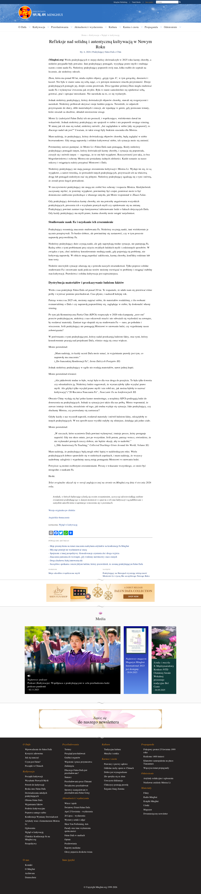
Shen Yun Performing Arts (76, 823)
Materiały (146, 788)
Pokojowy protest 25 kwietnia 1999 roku (159, 751)
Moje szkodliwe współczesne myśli (64, 573)
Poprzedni (53, 569)
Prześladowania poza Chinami (78, 781)
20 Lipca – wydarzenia (75, 815)
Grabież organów (72, 757)
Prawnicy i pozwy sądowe (116, 763)
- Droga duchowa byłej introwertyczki (65, 560)
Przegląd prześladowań (75, 753)
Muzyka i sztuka (111, 753)
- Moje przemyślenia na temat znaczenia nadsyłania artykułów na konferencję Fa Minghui (89, 546)
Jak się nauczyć (32, 757)
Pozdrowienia (71, 843)
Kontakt (28, 864)
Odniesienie (170, 27)
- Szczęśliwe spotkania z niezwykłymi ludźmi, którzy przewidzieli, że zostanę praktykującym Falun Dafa (96, 564)
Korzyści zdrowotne (34, 753)
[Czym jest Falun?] (25, 7)
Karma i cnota (131, 27)
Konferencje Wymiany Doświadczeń (41, 816)
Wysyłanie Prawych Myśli (37, 780)
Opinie (68, 839)
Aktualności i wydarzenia (88, 27)
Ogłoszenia (30, 828)
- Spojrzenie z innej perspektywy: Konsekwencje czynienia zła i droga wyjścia (84, 553)
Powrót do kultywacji (34, 784)
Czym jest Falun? (33, 761)
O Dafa (22, 27)
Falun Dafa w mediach (75, 835)
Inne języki (149, 2)
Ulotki (146, 805)
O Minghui (30, 869)
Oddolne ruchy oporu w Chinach (119, 768)
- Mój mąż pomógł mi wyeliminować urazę (68, 549)
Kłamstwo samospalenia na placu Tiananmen (158, 762)
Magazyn (147, 809)
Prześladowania (59, 27)
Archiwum (30, 873)
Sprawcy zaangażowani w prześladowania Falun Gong (77, 791)
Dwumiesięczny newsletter (155, 813)
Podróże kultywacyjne (35, 808)
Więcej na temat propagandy (156, 767)
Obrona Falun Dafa (33, 800)
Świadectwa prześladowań (76, 785)
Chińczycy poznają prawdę (116, 784)
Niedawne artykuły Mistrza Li (157, 782)
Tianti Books (136, 2)
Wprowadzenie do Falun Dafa (38, 749)
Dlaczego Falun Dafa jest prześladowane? (76, 771)
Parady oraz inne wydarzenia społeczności (78, 829)
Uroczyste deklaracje (113, 780)
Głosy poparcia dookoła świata (78, 851)
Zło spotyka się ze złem (114, 776)
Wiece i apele (71, 803)
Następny (106, 569)
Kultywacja (39, 27)
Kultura (113, 27)
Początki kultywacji (34, 776)
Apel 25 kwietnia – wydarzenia (79, 811)
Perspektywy (31, 843)
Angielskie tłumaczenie (59, 517)
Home (84, 35)
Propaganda (151, 27)
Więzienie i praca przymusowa (78, 761)
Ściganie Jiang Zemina (114, 788)
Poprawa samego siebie (35, 812)
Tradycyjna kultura (112, 749)
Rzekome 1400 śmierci (153, 756)
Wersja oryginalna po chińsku (62, 510)
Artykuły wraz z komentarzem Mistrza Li (42, 822)
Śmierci (68, 777)
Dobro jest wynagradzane (115, 772)
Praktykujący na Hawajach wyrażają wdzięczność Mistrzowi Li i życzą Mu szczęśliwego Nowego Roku (126, 574)
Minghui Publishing (121, 2)
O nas (26, 860)
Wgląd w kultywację (110, 35)
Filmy (146, 792)
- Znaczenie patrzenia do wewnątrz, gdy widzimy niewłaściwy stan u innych (83, 556)
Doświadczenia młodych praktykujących (36, 794)
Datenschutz (30, 877)
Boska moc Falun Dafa (35, 788)
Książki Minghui (150, 801)
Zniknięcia (69, 765)
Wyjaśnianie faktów (34, 804)
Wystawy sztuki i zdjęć (75, 819)
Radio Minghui (150, 797)
